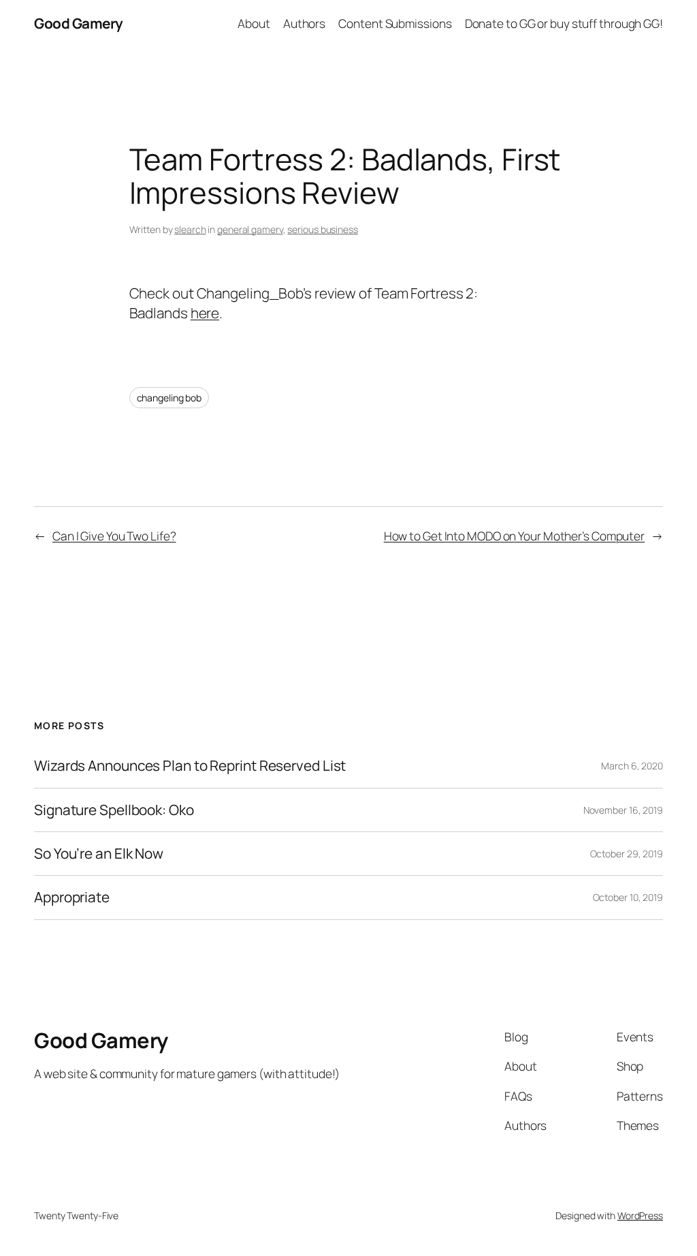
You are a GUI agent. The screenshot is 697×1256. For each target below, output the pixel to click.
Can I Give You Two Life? (114, 535)
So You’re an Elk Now (98, 853)
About (254, 23)
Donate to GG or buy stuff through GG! (564, 23)
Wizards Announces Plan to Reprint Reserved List (190, 765)
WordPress (640, 1215)
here (205, 312)
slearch (190, 229)
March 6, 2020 (632, 765)
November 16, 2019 (623, 809)
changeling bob (169, 397)
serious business (322, 229)
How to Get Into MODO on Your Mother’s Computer (514, 535)
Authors (304, 23)
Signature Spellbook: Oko (114, 810)
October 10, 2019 (628, 897)
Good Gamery (78, 23)
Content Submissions (394, 23)
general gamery (250, 229)
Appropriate (72, 897)
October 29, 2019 (626, 853)
